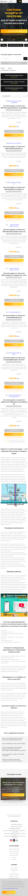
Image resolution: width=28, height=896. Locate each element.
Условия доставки (14, 853)
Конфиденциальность (14, 878)
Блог (14, 872)
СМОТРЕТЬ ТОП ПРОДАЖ (14, 31)
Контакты (14, 859)
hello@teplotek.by (14, 828)
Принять (9, 892)
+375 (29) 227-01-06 (26, 1)
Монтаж (14, 857)
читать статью (13, 794)
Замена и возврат (14, 855)
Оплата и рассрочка (14, 851)
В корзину (14, 135)
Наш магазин (14, 867)
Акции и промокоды (14, 849)
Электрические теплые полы (15, 45)
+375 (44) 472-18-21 (24, 1)
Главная (3, 68)
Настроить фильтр (14, 63)
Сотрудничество (14, 869)
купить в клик (14, 131)
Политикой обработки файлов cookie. (10, 888)
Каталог (3, 45)
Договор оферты (14, 874)
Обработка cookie (14, 876)
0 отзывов (18, 121)
